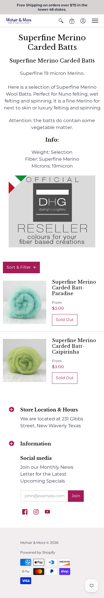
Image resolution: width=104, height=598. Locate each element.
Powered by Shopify (37, 552)
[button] (60, 20)
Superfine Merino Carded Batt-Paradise (74, 287)
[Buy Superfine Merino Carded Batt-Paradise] (24, 302)
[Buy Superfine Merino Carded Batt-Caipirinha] (24, 360)
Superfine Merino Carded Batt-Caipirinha (74, 346)
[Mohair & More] (19, 20)
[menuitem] (60, 20)
